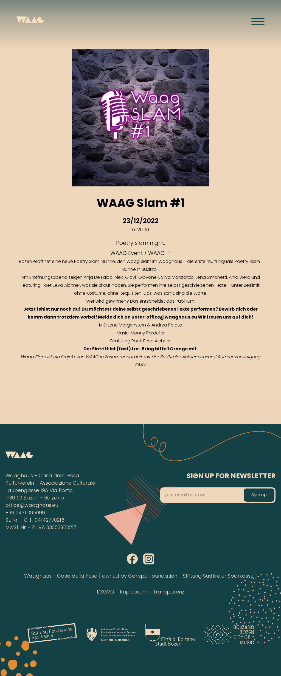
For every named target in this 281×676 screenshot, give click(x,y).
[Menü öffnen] (258, 21)
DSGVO (105, 592)
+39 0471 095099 (25, 513)
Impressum (133, 592)
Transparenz (168, 592)
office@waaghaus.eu (31, 506)
